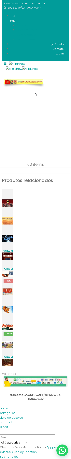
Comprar (12, 205)
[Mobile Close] (2, 432)
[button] (62, 450)
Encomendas (26, 39)
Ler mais (11, 256)
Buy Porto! (10, 457)
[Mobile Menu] (5, 67)
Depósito (23, 25)
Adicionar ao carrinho (11, 198)
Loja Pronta (56, 44)
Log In (60, 53)
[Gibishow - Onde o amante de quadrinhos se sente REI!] (22, 69)
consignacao (26, 35)
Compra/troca (27, 30)
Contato (58, 49)
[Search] (30, 442)
